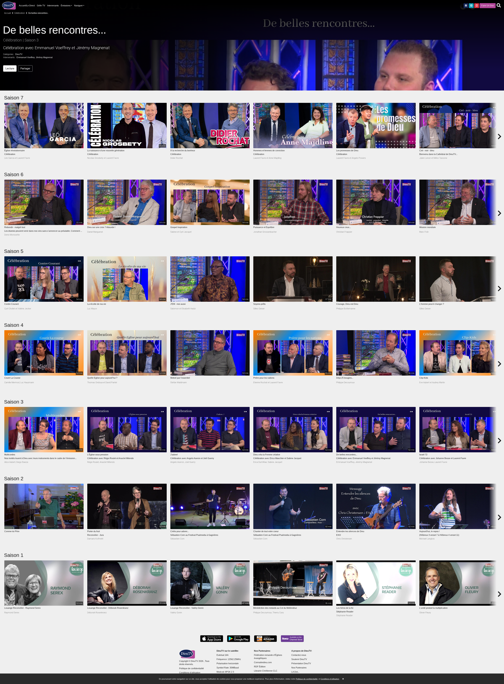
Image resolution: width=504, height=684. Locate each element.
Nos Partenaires (298, 668)
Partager (25, 68)
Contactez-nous (298, 655)
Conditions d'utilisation (189, 673)
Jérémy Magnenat (44, 57)
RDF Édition (260, 667)
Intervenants (53, 5)
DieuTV (18, 54)
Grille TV (41, 5)
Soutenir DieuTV (299, 659)
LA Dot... (295, 672)
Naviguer (78, 5)
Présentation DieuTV (301, 663)
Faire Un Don (487, 5)
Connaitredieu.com (263, 662)
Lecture (9, 68)
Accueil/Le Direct (27, 5)
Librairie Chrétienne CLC (265, 671)
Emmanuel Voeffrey (26, 57)
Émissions (65, 5)
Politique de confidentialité (191, 668)
